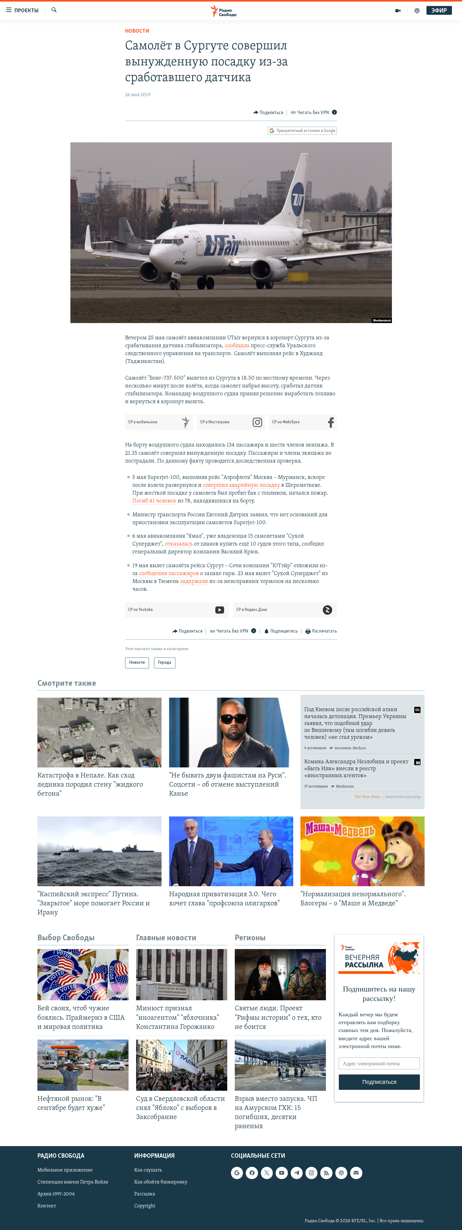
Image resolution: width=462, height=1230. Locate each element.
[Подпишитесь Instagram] (311, 1173)
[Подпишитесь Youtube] (282, 1173)
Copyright (144, 1206)
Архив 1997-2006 (56, 1194)
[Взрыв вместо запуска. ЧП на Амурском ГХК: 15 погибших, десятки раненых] (280, 1065)
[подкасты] (417, 10)
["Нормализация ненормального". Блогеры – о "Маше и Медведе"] (362, 851)
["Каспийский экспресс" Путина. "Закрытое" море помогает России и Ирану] (99, 851)
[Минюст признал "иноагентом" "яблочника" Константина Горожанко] (181, 974)
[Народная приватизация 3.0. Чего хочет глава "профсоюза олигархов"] (231, 851)
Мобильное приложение (65, 1170)
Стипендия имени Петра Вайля (72, 1182)
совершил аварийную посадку (241, 485)
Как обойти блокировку (160, 1182)
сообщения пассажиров (169, 574)
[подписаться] (356, 1173)
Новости (137, 31)
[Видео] (398, 10)
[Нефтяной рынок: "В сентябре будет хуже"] (83, 1065)
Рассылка (144, 1194)
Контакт (46, 1206)
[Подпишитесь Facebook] (252, 1173)
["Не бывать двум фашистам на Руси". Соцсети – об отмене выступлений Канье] (231, 732)
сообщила (237, 346)
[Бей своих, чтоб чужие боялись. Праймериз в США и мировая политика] (83, 974)
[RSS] (326, 1173)
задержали (194, 582)
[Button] (268, 113)
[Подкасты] (341, 1173)
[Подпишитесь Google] (237, 1173)
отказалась (179, 544)
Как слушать (148, 1170)
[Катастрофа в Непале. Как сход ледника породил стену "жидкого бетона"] (99, 732)
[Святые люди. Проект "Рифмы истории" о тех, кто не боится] (280, 974)
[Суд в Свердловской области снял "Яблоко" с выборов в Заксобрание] (181, 1065)
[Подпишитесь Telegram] (297, 1173)
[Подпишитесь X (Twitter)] (267, 1173)
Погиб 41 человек (154, 501)
